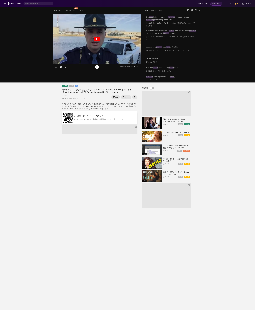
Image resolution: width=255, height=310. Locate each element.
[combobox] (37, 3)
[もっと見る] (138, 67)
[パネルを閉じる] (199, 10)
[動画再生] (97, 39)
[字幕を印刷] (192, 10)
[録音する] (199, 21)
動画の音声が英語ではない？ (127, 67)
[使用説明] (196, 10)
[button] (188, 10)
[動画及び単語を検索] (52, 4)
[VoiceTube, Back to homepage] (14, 3)
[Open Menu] (5, 3)
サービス (201, 3)
